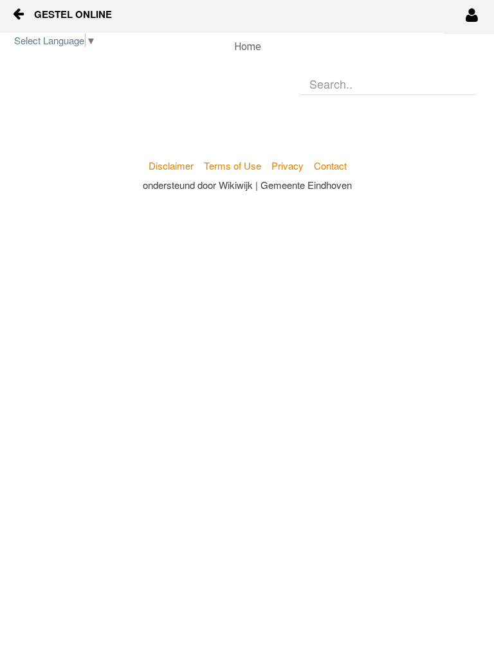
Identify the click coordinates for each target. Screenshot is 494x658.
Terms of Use (232, 165)
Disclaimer (171, 165)
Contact (330, 165)
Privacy (287, 165)
